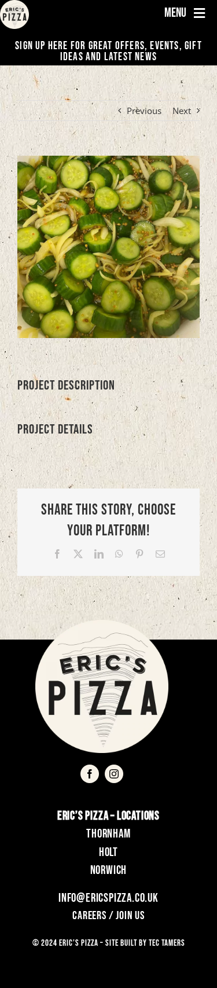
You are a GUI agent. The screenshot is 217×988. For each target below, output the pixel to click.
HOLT (108, 852)
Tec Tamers (167, 943)
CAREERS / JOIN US (108, 916)
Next (181, 110)
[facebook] (89, 774)
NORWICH (108, 870)
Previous (144, 110)
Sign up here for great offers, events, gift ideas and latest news (108, 51)
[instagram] (114, 774)
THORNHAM (108, 834)
